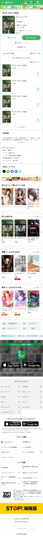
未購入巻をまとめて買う (23, 58)
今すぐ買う (32, 37)
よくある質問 (26, 447)
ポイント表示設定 (28, 452)
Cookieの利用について (29, 478)
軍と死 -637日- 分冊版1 (19, 65)
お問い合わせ (5, 452)
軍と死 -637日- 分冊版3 (19, 96)
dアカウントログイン (7, 457)
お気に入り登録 (36, 53)
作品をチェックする (22, 42)
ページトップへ (21, 528)
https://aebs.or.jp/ (19, 499)
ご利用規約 (4, 467)
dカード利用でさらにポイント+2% (24, 30)
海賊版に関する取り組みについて (8, 483)
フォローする (26, 17)
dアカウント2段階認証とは (9, 478)
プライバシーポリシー (8, 473)
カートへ (13, 37)
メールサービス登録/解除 (9, 447)
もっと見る (36, 216)
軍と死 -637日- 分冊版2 (19, 81)
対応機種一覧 (26, 442)
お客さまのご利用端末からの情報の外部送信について (30, 483)
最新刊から (38, 62)
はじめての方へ (9, 442)
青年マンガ (12, 152)
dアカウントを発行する (21, 518)
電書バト (10, 150)
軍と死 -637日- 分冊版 (15, 155)
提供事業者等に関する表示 (30, 467)
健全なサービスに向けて (30, 473)
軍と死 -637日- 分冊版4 (19, 112)
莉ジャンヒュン (20, 16)
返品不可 (18, 32)
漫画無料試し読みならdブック (8, 335)
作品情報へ (20, 47)
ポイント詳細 (20, 27)
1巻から (31, 62)
